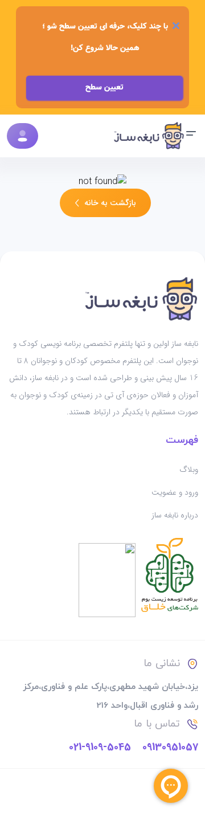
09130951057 (170, 747)
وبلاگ (188, 469)
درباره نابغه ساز (174, 515)
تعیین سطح (104, 87)
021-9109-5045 (100, 747)
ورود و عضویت (174, 492)
